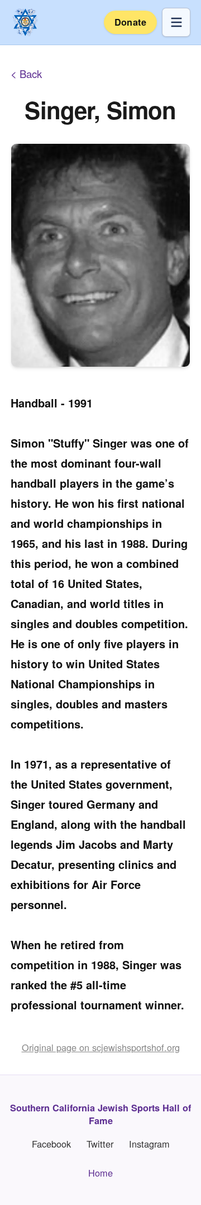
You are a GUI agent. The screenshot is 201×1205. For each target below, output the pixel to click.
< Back (26, 73)
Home (100, 1172)
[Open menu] (176, 22)
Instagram (149, 1144)
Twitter (100, 1144)
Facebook (51, 1144)
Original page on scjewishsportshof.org (101, 1047)
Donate (130, 22)
